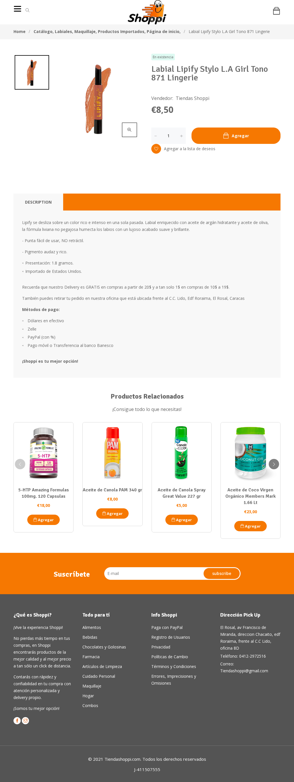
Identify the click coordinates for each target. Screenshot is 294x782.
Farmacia (91, 656)
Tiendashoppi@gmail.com (244, 670)
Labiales (64, 31)
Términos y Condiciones (173, 666)
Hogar (88, 695)
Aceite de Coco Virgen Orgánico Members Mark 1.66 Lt (250, 496)
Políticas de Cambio (169, 656)
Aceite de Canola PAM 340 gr (112, 490)
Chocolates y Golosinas (104, 647)
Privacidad (160, 647)
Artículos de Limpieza (102, 666)
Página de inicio (164, 31)
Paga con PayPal (167, 627)
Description (38, 202)
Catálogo (44, 31)
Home (19, 31)
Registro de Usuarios (170, 637)
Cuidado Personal (98, 676)
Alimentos (91, 627)
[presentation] (20, 464)
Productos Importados (122, 31)
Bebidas (89, 637)
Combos (90, 705)
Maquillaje (85, 31)
